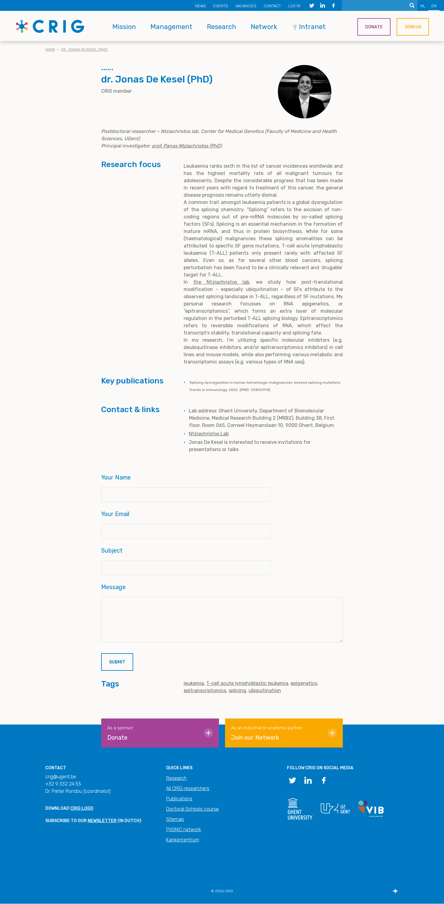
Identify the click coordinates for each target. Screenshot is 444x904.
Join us (412, 27)
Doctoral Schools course (192, 809)
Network (264, 27)
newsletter (102, 820)
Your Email (115, 514)
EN (433, 6)
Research (221, 27)
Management (171, 27)
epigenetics (304, 683)
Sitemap (175, 819)
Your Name (116, 477)
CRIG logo (81, 808)
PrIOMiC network (183, 829)
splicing (237, 690)
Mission (124, 27)
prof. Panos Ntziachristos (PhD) (187, 146)
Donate (374, 27)
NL (422, 6)
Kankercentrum (182, 840)
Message (113, 587)
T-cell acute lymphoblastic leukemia (247, 683)
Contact (272, 6)
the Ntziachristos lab (221, 282)
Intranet (312, 27)
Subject (112, 550)
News (200, 6)
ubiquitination (265, 690)
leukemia (194, 683)
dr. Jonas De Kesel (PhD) (84, 49)
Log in (294, 6)
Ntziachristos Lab (209, 434)
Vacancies (245, 6)
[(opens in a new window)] (311, 5)
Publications (179, 799)
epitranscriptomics (205, 690)
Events (220, 6)
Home (50, 49)
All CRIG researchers (187, 788)
